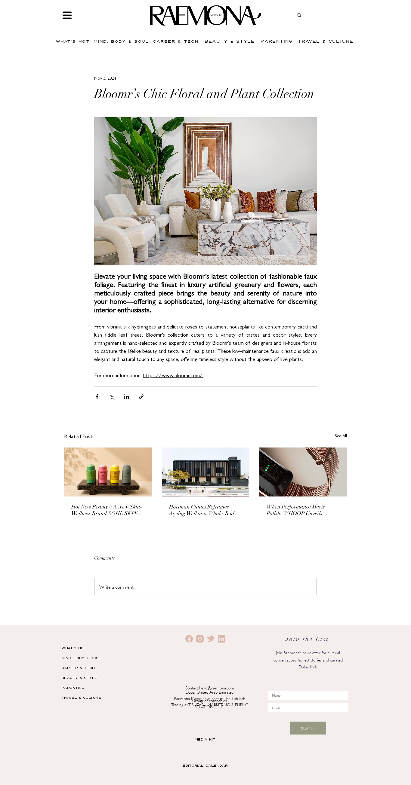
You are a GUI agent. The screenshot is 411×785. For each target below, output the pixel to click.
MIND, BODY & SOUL (81, 658)
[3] (211, 639)
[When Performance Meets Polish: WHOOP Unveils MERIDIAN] (303, 471)
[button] (67, 15)
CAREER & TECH (78, 668)
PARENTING (72, 687)
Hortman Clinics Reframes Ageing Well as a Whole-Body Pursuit (203, 511)
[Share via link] (141, 396)
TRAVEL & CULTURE (81, 697)
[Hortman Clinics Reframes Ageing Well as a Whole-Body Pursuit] (205, 472)
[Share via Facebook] (97, 396)
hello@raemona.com (216, 687)
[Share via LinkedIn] (126, 396)
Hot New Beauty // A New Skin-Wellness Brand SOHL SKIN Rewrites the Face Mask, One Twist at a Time (106, 511)
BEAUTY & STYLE (79, 678)
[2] (189, 639)
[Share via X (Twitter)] (112, 396)
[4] (221, 639)
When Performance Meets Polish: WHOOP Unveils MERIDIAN (296, 511)
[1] (200, 639)
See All (341, 436)
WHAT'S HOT (73, 648)
